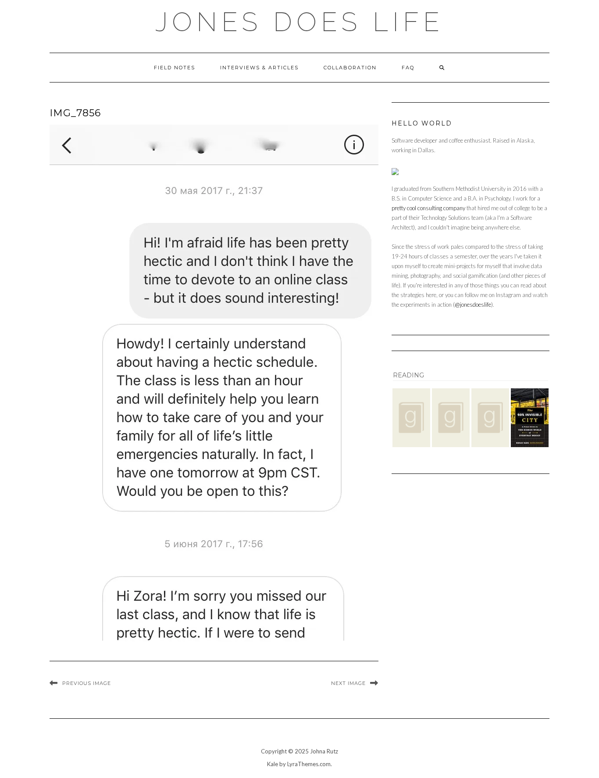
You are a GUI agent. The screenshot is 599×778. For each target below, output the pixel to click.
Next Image (348, 683)
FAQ (408, 68)
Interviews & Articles (259, 68)
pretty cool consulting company (428, 208)
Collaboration (350, 68)
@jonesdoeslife (473, 304)
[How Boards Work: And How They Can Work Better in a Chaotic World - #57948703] (490, 417)
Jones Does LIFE (299, 22)
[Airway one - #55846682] (411, 417)
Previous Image (86, 683)
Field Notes (174, 68)
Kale (272, 763)
